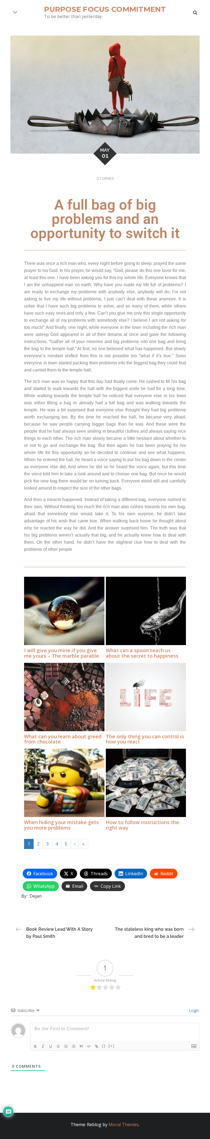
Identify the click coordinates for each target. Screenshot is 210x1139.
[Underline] (51, 1046)
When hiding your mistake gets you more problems (61, 825)
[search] (195, 12)
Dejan (36, 896)
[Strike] (58, 1046)
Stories (105, 178)
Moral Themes (124, 1125)
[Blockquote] (81, 1046)
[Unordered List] (74, 1046)
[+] (112, 1046)
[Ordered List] (66, 1046)
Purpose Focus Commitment (105, 9)
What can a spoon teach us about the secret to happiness (142, 653)
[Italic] (43, 1046)
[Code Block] (89, 1046)
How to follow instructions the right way (142, 825)
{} (104, 1046)
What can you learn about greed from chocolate (62, 739)
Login (193, 1010)
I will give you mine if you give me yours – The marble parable (61, 653)
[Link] (97, 1046)
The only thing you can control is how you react (145, 739)
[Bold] (35, 1046)
